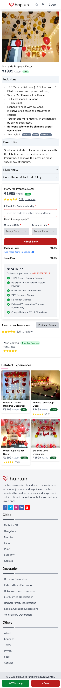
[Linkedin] (21, 507)
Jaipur (7, 543)
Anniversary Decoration (17, 615)
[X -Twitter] (10, 507)
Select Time (41, 225)
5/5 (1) (27, 199)
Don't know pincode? (16, 219)
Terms (7, 645)
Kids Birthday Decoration (18, 585)
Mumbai (8, 537)
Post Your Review (47, 325)
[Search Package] (37, 4)
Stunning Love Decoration (40, 452)
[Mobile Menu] (5, 5)
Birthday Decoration (15, 579)
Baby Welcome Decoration (19, 591)
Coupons (8, 639)
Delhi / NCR (10, 525)
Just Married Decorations (18, 597)
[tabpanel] (30, 36)
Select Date (13, 225)
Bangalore (9, 531)
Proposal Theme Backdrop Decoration (14, 404)
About (7, 633)
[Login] (43, 4)
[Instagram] (16, 507)
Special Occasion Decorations (20, 609)
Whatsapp (16, 683)
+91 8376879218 (41, 273)
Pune (6, 549)
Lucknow (8, 555)
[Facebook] (5, 507)
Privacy (7, 651)
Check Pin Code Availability (20, 206)
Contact (8, 663)
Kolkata (8, 561)
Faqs (6, 657)
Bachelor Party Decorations (19, 603)
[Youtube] (27, 507)
